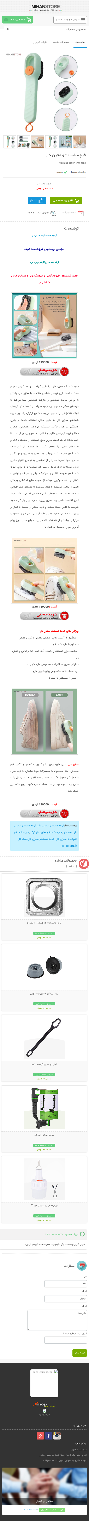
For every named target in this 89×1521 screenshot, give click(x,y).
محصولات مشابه (61, 42)
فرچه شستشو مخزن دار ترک (46, 832)
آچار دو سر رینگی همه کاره (44, 1064)
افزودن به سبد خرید (62, 200)
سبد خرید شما (18, 19)
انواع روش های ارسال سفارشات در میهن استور (63, 1455)
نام (85, 1276)
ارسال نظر (80, 1353)
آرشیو (71, 866)
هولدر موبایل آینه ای (44, 1135)
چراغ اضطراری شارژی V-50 (44, 1206)
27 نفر (33, 200)
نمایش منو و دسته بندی (67, 19)
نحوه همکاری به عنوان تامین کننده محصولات (65, 1460)
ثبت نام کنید (30, 1510)
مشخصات (80, 42)
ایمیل (84, 1291)
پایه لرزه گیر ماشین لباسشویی (44, 994)
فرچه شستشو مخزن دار (50, 825)
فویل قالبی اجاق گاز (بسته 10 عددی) (44, 923)
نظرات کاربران (40, 42)
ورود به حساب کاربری (52, 1510)
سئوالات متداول (79, 1449)
